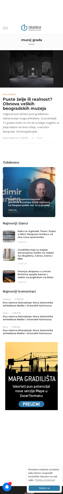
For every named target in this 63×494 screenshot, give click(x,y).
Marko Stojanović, (11, 138)
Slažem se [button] (44, 488)
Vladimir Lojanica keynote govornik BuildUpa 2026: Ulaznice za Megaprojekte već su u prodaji (29, 202)
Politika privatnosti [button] (45, 480)
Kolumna (9, 94)
